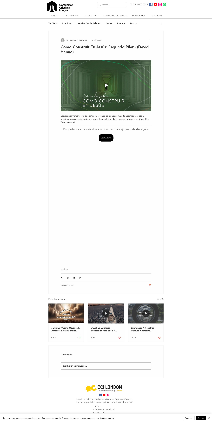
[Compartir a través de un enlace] (80, 277)
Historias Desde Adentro (88, 23)
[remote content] (106, 203)
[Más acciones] (149, 40)
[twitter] (155, 4)
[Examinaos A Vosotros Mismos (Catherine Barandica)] (146, 313)
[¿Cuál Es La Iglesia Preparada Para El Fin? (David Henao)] (106, 313)
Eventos (121, 23)
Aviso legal (100, 412)
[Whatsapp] (164, 4)
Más (132, 23)
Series (109, 23)
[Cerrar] (209, 418)
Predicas (66, 23)
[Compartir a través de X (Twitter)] (68, 277)
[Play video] (106, 85)
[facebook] (150, 4)
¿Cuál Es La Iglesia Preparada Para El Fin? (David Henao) (103, 329)
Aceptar (201, 418)
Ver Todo (52, 23)
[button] (55, 15)
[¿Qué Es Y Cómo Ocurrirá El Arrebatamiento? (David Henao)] (66, 313)
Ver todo (160, 299)
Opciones (188, 418)
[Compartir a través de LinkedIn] (74, 277)
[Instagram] (160, 4)
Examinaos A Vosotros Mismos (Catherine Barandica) (142, 329)
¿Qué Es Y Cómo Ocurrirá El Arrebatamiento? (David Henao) (65, 329)
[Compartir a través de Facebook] (62, 277)
